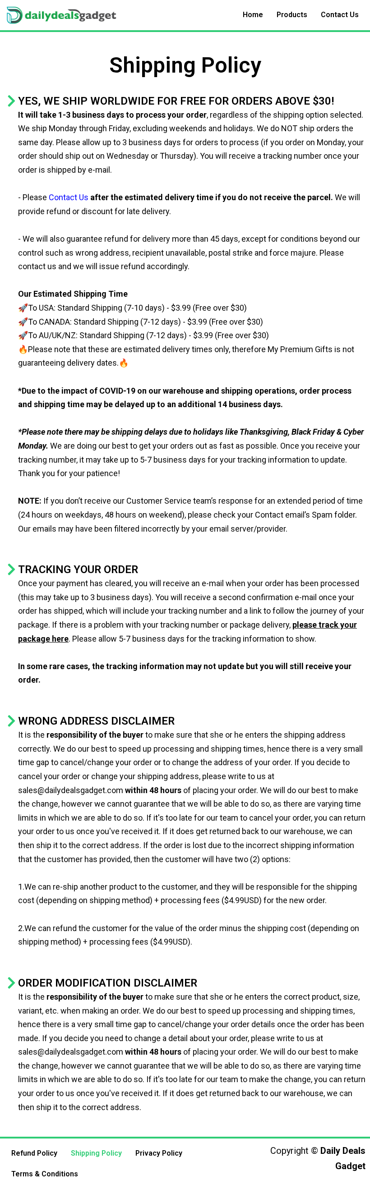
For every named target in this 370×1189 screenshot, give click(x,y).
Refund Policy (34, 1153)
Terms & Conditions (44, 1174)
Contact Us (340, 14)
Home (253, 14)
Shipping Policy (96, 1153)
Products (292, 14)
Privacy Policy (158, 1153)
